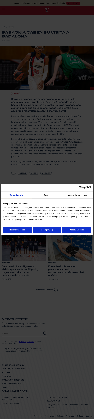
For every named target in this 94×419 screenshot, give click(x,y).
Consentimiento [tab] (16, 195)
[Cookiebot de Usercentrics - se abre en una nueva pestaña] (80, 188)
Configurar (45, 230)
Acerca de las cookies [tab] (77, 195)
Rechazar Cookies (17, 230)
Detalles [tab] (47, 195)
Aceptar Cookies (77, 230)
